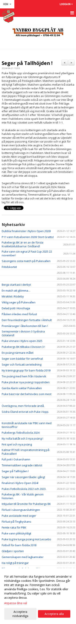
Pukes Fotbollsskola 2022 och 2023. (24, 489)
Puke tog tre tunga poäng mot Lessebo (26, 539)
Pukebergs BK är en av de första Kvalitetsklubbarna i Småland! (22, 244)
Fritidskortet (9, 267)
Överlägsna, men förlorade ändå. (23, 406)
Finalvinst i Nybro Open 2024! (20, 483)
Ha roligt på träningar (15, 563)
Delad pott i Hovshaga (16, 308)
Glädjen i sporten (13, 551)
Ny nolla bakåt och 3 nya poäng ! (22, 438)
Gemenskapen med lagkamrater (22, 557)
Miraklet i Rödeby (13, 296)
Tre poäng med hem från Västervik (24, 376)
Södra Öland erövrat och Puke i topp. (25, 412)
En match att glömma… (16, 290)
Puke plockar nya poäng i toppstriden (26, 382)
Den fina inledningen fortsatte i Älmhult (27, 320)
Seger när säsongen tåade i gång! (23, 477)
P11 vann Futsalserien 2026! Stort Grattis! (28, 237)
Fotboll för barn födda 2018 (19, 545)
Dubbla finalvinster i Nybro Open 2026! (26, 231)
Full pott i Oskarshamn (16, 459)
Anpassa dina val (15, 603)
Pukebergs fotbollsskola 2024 (20, 432)
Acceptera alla (54, 614)
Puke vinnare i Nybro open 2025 (22, 341)
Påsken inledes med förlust (19, 314)
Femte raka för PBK (14, 527)
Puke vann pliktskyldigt (16, 533)
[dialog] (38, 596)
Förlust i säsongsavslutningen (21, 510)
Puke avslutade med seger (19, 516)
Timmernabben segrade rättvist (22, 465)
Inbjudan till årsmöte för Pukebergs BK (26, 504)
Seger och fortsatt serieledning (21, 364)
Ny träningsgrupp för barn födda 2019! (26, 370)
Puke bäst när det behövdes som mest (26, 394)
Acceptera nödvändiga (20, 614)
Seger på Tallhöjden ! (27, 63)
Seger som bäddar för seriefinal (22, 358)
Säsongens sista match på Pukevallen (26, 261)
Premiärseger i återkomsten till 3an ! (25, 326)
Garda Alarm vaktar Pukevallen (22, 388)
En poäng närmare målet (17, 353)
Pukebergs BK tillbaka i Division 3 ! (23, 347)
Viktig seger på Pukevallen (18, 302)
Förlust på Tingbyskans (16, 521)
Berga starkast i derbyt (16, 284)
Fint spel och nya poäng (17, 444)
